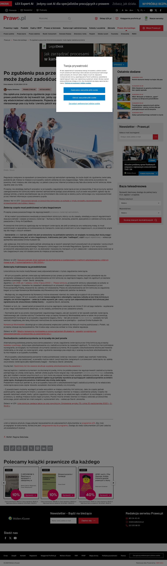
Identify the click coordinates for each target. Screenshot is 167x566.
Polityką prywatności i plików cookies (78, 83)
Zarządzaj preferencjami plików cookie (84, 103)
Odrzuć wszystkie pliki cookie (84, 98)
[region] (84, 84)
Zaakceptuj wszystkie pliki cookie (84, 90)
